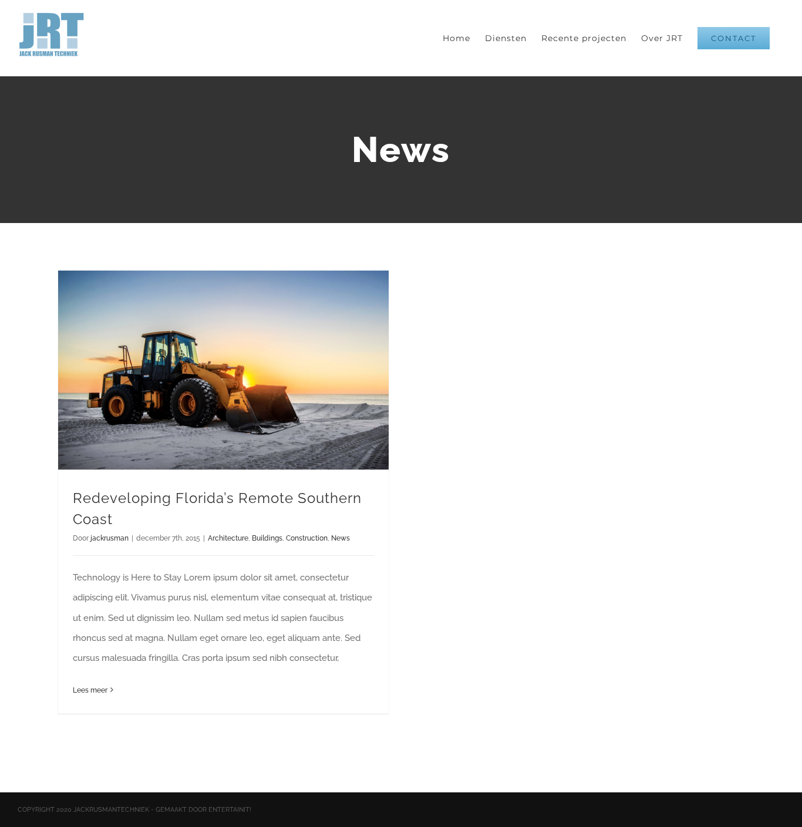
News (340, 538)
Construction (307, 538)
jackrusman (109, 538)
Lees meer (90, 690)
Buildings (267, 538)
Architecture (228, 538)
